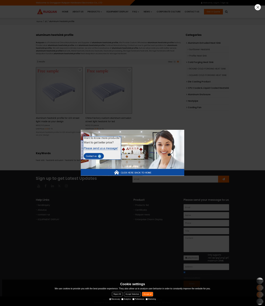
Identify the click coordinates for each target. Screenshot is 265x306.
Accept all (148, 294)
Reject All (117, 294)
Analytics (127, 299)
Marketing (152, 299)
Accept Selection (132, 294)
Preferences (139, 299)
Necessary (116, 299)
